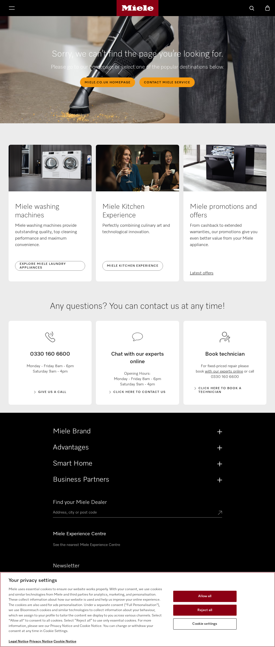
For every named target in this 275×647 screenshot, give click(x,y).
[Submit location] (220, 513)
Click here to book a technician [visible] (219, 390)
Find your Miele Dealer (80, 502)
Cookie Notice (64, 641)
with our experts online (224, 371)
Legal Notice (18, 641)
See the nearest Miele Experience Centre (86, 545)
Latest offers (202, 273)
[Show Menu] (12, 8)
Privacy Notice (41, 641)
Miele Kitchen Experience (132, 265)
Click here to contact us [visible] (139, 392)
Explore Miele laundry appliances (43, 265)
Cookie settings (204, 624)
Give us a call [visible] (52, 392)
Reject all (204, 610)
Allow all (204, 596)
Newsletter (66, 565)
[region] (137, 609)
